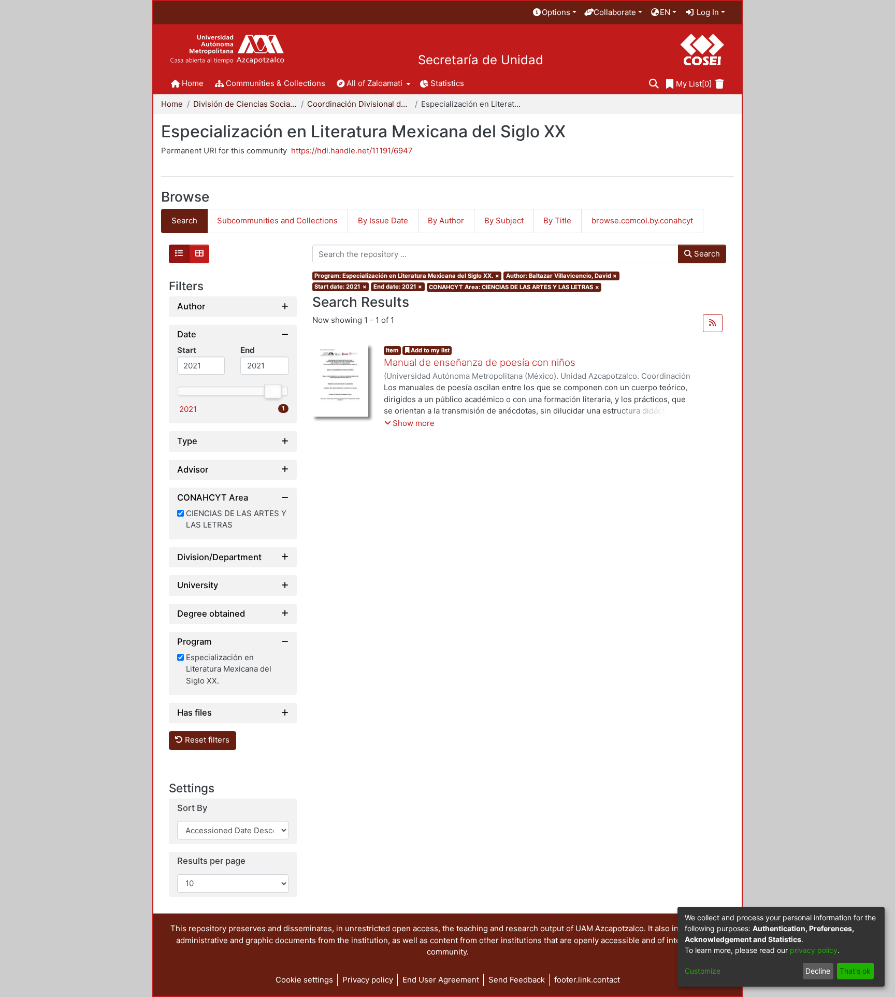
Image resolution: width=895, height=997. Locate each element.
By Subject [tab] (504, 220)
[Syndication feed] (713, 323)
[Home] (227, 49)
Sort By (192, 808)
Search (706, 254)
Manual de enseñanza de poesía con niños (479, 362)
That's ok (855, 970)
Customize (702, 970)
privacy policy (814, 950)
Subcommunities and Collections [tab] (277, 220)
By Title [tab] (557, 220)
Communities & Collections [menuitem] (275, 83)
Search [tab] (184, 220)
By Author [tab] (446, 220)
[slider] (272, 391)
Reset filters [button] (206, 740)
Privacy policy (367, 980)
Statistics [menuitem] (447, 83)
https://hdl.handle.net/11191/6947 (352, 150)
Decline (817, 970)
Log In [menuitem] (707, 12)
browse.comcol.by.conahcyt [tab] (642, 220)
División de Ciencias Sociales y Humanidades (245, 104)
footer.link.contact (587, 980)
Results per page (211, 861)
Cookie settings (304, 980)
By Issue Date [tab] (383, 220)
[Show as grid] (199, 254)
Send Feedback (516, 980)
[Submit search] (654, 84)
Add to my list (429, 350)
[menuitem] (554, 13)
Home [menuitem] (193, 83)
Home (172, 104)
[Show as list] (179, 254)
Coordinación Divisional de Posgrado (359, 104)
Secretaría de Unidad (480, 60)
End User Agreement (440, 980)
